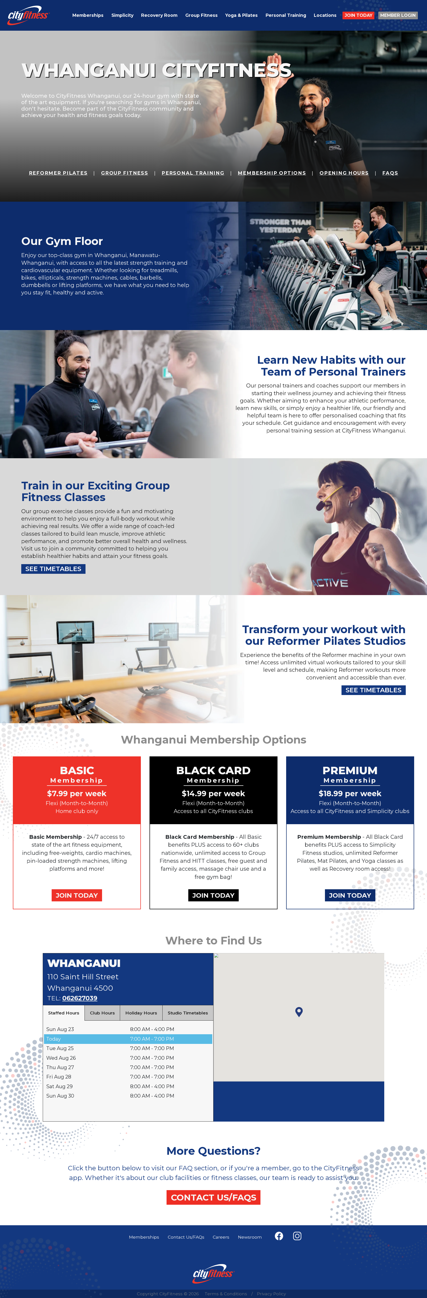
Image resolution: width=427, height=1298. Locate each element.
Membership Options (272, 173)
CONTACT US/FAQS (213, 1197)
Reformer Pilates (58, 173)
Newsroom (250, 1237)
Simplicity (122, 15)
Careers (221, 1237)
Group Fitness (201, 15)
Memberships (88, 15)
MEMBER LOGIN (398, 15)
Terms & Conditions (226, 1293)
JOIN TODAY (358, 15)
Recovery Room (159, 15)
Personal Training (286, 15)
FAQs (390, 173)
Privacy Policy (271, 1293)
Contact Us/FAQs (186, 1237)
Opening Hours (344, 173)
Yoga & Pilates (241, 15)
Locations (325, 15)
